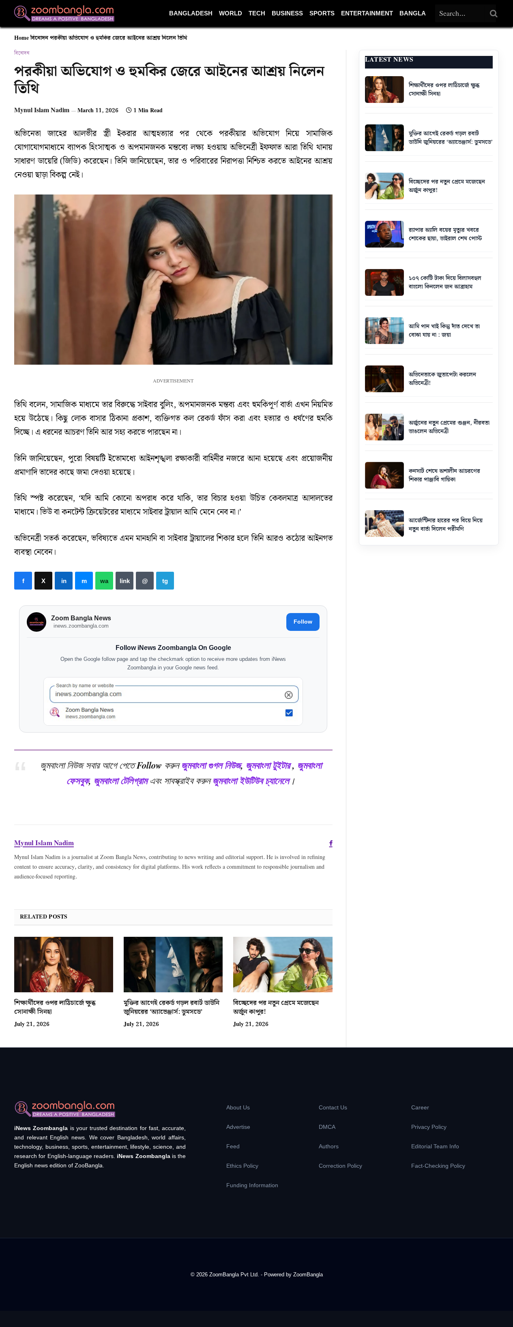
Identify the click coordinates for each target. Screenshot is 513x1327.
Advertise (238, 1127)
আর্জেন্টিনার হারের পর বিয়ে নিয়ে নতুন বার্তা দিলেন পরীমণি (446, 525)
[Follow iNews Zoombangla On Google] (173, 701)
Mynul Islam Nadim (41, 110)
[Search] (494, 13)
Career (420, 1107)
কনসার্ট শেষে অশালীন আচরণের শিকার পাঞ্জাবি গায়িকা (444, 475)
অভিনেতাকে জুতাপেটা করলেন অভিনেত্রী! (442, 379)
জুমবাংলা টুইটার (268, 765)
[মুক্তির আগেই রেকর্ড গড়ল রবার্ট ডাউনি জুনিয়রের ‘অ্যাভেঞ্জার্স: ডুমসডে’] (173, 964)
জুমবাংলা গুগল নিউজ (211, 765)
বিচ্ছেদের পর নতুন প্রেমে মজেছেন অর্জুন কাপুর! (276, 1008)
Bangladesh (190, 13)
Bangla (412, 13)
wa (104, 581)
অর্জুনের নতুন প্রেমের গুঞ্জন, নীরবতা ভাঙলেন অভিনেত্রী (449, 427)
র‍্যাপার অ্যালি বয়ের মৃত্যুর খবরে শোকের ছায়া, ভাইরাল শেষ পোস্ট (445, 234)
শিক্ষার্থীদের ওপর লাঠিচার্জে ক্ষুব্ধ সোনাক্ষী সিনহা (55, 1008)
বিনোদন (39, 38)
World (230, 13)
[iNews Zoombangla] (64, 13)
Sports (322, 13)
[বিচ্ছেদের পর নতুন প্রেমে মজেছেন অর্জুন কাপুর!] (282, 964)
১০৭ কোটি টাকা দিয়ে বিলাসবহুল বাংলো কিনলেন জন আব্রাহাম (445, 282)
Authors (329, 1146)
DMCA (327, 1127)
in (64, 581)
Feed (233, 1146)
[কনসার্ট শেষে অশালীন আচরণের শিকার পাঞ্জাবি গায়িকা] (384, 475)
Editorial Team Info (435, 1146)
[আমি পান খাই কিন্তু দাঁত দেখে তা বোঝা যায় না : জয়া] (384, 330)
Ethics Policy (242, 1165)
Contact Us (333, 1107)
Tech (257, 13)
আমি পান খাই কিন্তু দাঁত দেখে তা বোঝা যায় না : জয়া (444, 331)
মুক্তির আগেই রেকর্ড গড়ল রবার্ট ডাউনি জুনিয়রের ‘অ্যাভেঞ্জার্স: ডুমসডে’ (171, 1008)
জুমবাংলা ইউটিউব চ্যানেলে (250, 780)
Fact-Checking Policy (438, 1165)
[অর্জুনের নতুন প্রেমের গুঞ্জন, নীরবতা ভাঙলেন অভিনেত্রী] (384, 427)
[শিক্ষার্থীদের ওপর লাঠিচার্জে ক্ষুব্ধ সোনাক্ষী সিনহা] (63, 964)
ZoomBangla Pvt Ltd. (235, 1274)
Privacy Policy (428, 1127)
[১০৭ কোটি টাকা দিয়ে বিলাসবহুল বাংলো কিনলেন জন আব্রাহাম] (384, 282)
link (124, 581)
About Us (238, 1107)
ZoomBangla (308, 1274)
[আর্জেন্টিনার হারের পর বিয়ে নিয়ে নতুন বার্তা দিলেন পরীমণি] (384, 523)
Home (21, 38)
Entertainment (367, 13)
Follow (303, 621)
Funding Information (252, 1185)
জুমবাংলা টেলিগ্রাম (120, 780)
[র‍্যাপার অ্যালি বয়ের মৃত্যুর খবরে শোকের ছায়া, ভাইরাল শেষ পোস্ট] (384, 234)
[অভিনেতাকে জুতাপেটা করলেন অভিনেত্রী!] (384, 378)
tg (165, 581)
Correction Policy (340, 1165)
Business (287, 13)
